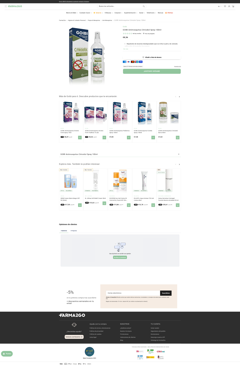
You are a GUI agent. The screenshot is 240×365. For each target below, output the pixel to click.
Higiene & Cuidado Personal (77, 20)
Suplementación (130, 13)
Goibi (125, 27)
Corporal (118, 13)
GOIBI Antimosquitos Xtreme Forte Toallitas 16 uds (94, 131)
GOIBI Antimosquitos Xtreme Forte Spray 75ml (70, 131)
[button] (233, 6)
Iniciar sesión (155, 328)
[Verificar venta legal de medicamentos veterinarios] (140, 357)
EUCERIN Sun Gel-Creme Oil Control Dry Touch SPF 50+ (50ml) (118, 199)
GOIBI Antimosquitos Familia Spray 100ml (143, 131)
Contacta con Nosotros (73, 337)
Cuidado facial (85, 13)
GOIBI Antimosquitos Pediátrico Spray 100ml (120, 131)
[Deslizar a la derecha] (179, 96)
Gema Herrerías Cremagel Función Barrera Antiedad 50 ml (168, 199)
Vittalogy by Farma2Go (158, 340)
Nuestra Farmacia (126, 331)
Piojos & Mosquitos (94, 20)
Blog (121, 340)
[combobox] (121, 6)
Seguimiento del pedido (158, 331)
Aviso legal (93, 337)
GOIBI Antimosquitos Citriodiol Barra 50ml (168, 131)
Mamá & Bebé (71, 13)
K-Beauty (108, 13)
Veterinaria (150, 13)
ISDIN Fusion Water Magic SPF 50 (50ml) (70, 199)
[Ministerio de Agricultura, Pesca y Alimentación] (150, 357)
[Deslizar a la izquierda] (175, 96)
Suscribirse (166, 293)
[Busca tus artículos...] (144, 6)
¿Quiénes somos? (125, 328)
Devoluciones (155, 334)
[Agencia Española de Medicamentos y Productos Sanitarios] (140, 351)
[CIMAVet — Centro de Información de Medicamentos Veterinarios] (161, 351)
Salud (141, 13)
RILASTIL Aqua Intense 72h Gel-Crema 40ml (144, 199)
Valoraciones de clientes (127, 337)
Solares (98, 13)
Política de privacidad (96, 331)
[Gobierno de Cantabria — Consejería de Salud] (161, 357)
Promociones (124, 334)
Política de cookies (95, 334)
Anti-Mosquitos (107, 20)
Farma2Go (62, 20)
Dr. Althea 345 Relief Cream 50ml (95, 198)
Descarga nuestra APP (158, 337)
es (219, 6)
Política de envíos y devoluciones (100, 328)
